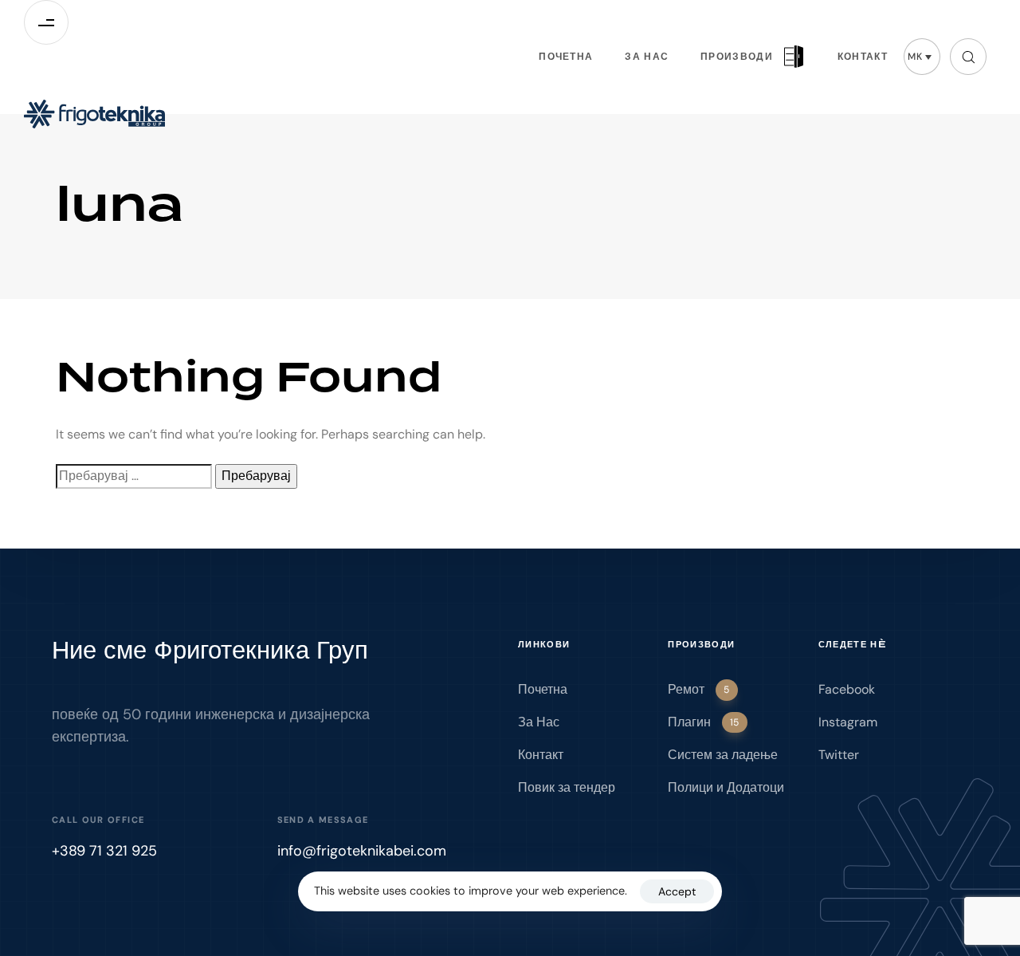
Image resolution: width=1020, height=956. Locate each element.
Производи (736, 56)
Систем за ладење (723, 754)
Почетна (566, 56)
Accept (677, 891)
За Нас (647, 56)
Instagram (847, 722)
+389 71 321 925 (104, 850)
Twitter (838, 754)
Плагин (703, 722)
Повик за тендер (566, 787)
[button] (922, 56)
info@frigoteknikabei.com (361, 850)
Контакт (863, 56)
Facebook (846, 689)
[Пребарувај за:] (134, 476)
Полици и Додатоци (726, 787)
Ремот (698, 689)
